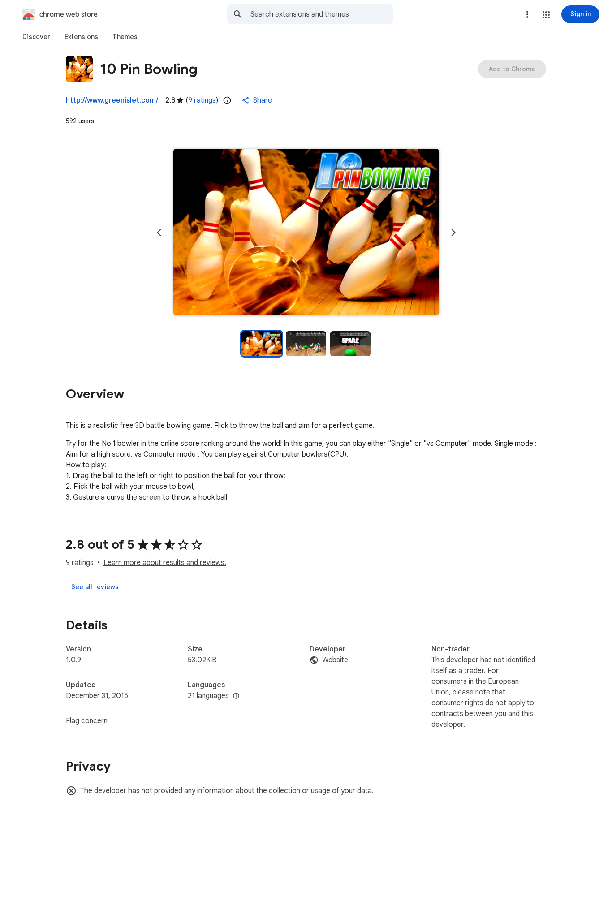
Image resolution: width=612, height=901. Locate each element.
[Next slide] (453, 232)
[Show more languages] (236, 696)
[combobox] (321, 14)
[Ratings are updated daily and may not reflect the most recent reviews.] (227, 100)
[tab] (36, 37)
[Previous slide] (159, 232)
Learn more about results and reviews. (164, 562)
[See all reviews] (95, 587)
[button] (546, 15)
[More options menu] (527, 14)
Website (335, 659)
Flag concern (87, 720)
